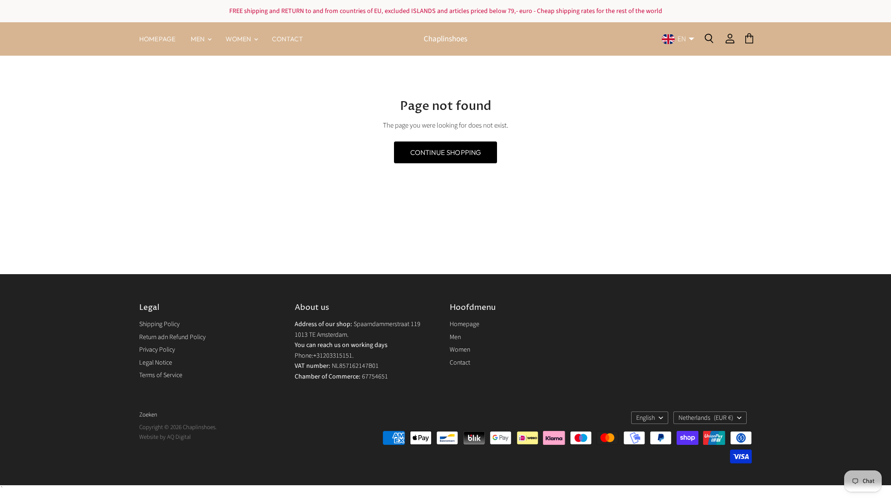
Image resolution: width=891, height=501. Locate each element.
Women (239, 39)
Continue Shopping (445, 152)
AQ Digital (179, 437)
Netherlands (705, 418)
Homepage (157, 39)
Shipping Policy (159, 324)
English (645, 418)
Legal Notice (155, 362)
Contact (287, 39)
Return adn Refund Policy (172, 337)
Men (199, 39)
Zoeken (148, 415)
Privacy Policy (157, 349)
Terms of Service (160, 375)
